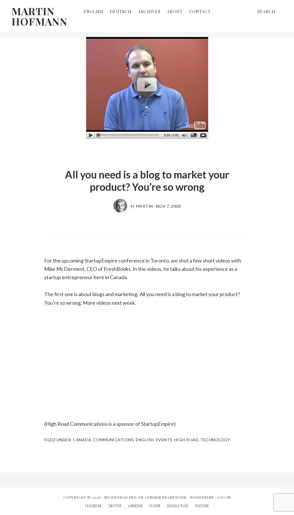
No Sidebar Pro (120, 497)
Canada (82, 439)
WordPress (202, 497)
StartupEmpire (100, 260)
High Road (186, 439)
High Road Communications (77, 424)
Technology (215, 439)
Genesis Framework (166, 497)
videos (103, 303)
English (145, 439)
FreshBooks (117, 269)
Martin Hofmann (39, 16)
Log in (224, 497)
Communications (113, 439)
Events (164, 439)
